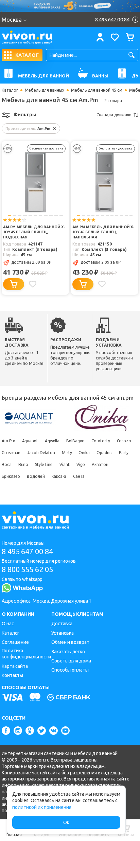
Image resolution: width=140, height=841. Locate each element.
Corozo (124, 441)
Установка (62, 633)
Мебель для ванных (44, 90)
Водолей (36, 476)
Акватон (100, 464)
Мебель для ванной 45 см (96, 90)
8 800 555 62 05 (27, 569)
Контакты (12, 675)
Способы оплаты (70, 670)
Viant (64, 464)
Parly (123, 452)
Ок (66, 822)
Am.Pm (8, 441)
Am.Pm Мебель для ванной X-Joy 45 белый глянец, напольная (103, 232)
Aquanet (30, 441)
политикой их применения (41, 807)
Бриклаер (11, 476)
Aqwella (52, 441)
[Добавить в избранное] (32, 284)
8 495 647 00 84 (27, 551)
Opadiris (104, 452)
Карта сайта (15, 666)
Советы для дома (71, 660)
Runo (23, 464)
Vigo (80, 464)
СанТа (79, 476)
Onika (84, 452)
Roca (7, 464)
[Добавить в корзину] (13, 284)
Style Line (44, 464)
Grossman (11, 452)
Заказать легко (68, 651)
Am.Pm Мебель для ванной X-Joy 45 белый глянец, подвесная (34, 232)
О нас (8, 623)
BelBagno (75, 441)
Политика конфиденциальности (26, 654)
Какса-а (59, 476)
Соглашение (15, 642)
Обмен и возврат (70, 642)
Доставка (61, 623)
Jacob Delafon (41, 452)
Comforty (100, 441)
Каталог (10, 90)
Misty (67, 452)
